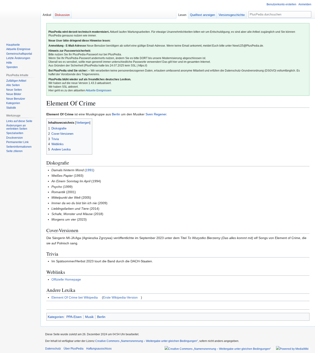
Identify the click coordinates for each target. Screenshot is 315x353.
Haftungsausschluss (99, 348)
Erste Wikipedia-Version (120, 297)
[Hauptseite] (20, 18)
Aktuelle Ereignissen (98, 90)
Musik (89, 317)
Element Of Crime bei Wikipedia (74, 297)
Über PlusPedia (73, 348)
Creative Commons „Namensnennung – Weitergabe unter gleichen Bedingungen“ (146, 341)
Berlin (116, 114)
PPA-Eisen (74, 317)
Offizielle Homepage (66, 279)
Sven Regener (156, 114)
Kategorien (56, 317)
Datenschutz (53, 348)
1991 (89, 170)
